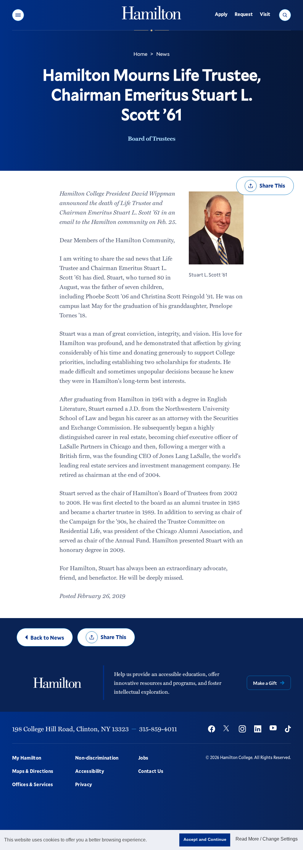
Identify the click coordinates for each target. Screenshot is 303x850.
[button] (18, 15)
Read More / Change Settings (267, 838)
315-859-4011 (158, 729)
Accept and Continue (204, 839)
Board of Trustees (151, 138)
